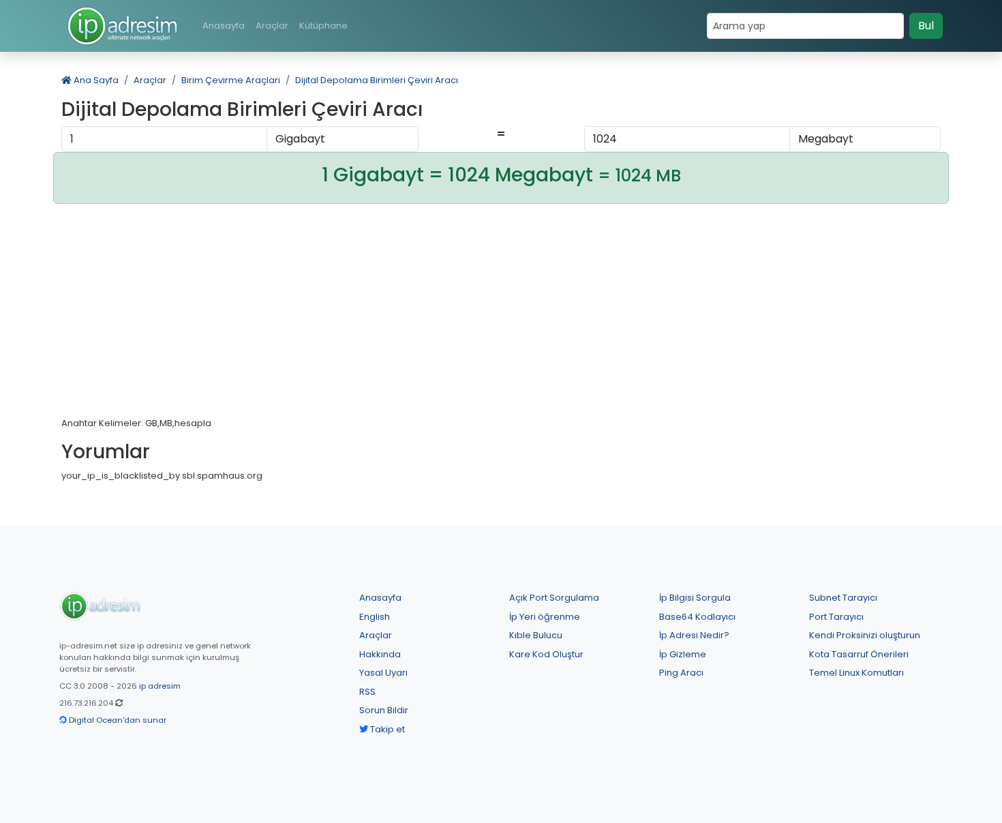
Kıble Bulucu (535, 635)
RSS (367, 691)
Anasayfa (223, 25)
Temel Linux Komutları (856, 672)
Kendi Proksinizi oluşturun (864, 635)
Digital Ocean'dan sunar (116, 720)
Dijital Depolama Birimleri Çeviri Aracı (376, 80)
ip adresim (160, 685)
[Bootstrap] (100, 605)
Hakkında (380, 654)
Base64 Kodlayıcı (697, 616)
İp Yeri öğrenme (544, 616)
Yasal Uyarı (383, 672)
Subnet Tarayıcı (843, 597)
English (374, 616)
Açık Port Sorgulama (554, 597)
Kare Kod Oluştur (546, 654)
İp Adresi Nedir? (694, 635)
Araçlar (272, 25)
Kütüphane (323, 25)
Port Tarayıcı (836, 616)
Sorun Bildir (383, 710)
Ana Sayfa (95, 80)
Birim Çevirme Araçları (230, 80)
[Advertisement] (501, 315)
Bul (926, 25)
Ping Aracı (681, 672)
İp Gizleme (682, 654)
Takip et (386, 729)
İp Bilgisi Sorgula (695, 597)
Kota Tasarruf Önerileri (859, 654)
